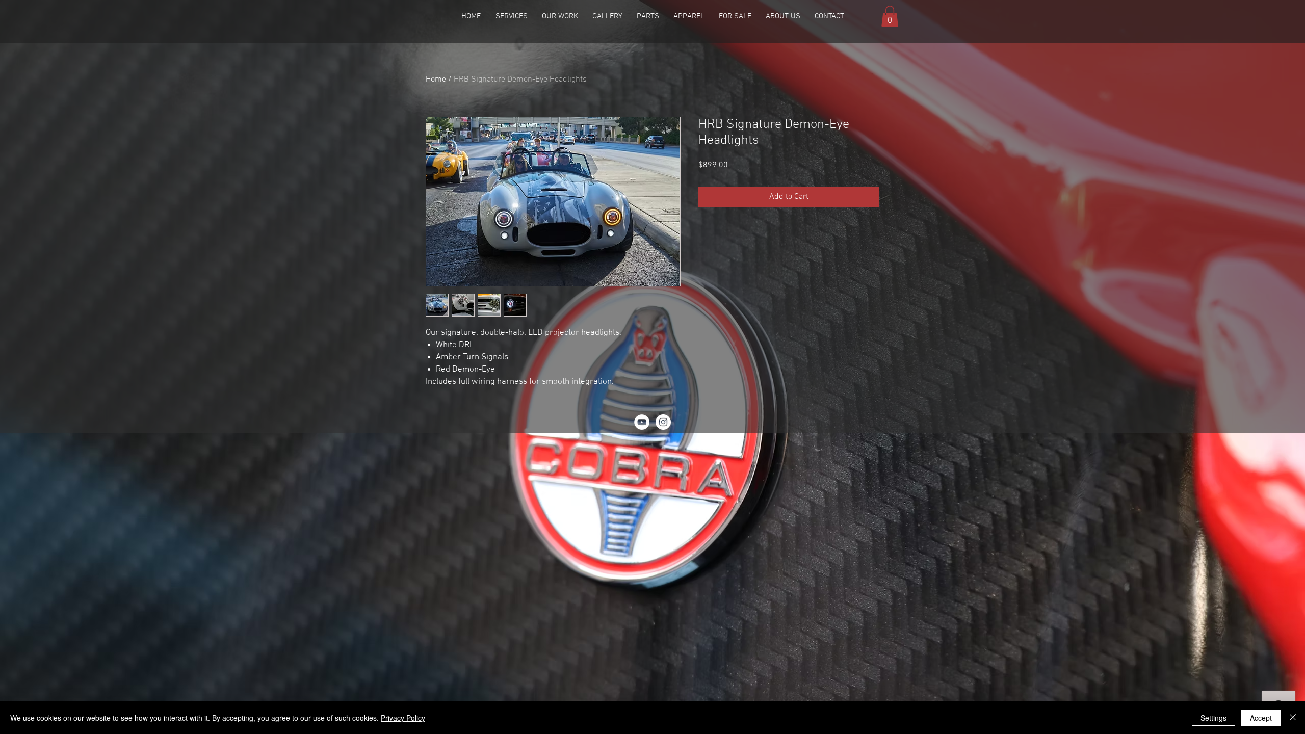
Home (436, 79)
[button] (560, 16)
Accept (1261, 718)
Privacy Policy (403, 718)
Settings (1213, 718)
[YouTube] (641, 422)
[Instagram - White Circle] (663, 422)
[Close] (1293, 718)
